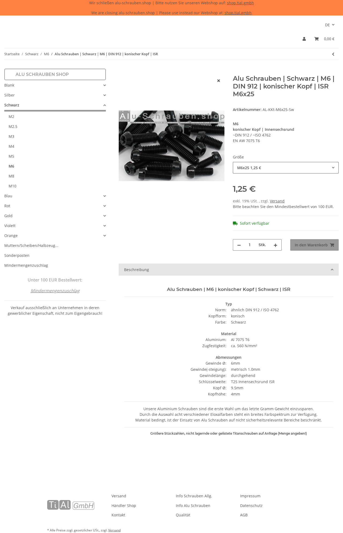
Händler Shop (123, 505)
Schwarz (11, 105)
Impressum (250, 495)
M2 (11, 116)
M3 (11, 136)
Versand (277, 200)
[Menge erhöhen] (275, 244)
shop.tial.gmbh (240, 2)
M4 (11, 146)
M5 (11, 156)
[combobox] (286, 167)
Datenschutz (251, 505)
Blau (8, 195)
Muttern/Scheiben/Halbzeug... (31, 245)
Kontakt (118, 514)
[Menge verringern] (239, 244)
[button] (304, 38)
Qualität (183, 514)
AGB (244, 514)
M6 (11, 166)
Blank (9, 85)
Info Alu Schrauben (193, 505)
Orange (11, 235)
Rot (7, 205)
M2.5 (13, 126)
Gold (8, 215)
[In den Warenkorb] (123, 72)
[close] (218, 80)
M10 (12, 185)
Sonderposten (16, 255)
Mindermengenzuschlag (26, 265)
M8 (11, 176)
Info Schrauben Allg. (194, 495)
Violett (10, 225)
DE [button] (327, 24)
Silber (9, 95)
